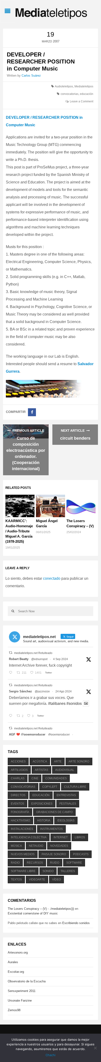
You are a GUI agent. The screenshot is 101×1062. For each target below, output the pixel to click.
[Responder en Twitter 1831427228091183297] (12, 673)
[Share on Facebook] (32, 412)
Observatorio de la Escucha (27, 981)
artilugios (19, 770)
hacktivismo (20, 820)
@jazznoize (42, 691)
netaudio (36, 845)
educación (86, 94)
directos (18, 795)
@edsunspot (39, 659)
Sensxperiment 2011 (21, 991)
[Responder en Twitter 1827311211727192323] (12, 716)
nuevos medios (23, 854)
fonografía (20, 812)
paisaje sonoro (54, 854)
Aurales (13, 962)
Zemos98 (14, 1010)
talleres (68, 871)
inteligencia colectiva (29, 837)
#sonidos (74, 704)
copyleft (49, 786)
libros (80, 837)
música (16, 845)
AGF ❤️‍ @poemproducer (27, 734)
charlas (17, 778)
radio (15, 862)
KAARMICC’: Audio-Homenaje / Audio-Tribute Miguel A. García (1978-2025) (19, 531)
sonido (48, 871)
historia (43, 820)
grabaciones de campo (54, 812)
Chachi (50, 1055)
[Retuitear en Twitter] (10, 652)
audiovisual (64, 770)
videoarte (37, 879)
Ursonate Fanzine (20, 1000)
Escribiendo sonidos (76, 923)
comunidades (56, 778)
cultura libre (75, 786)
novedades (59, 845)
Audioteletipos (64, 86)
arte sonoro (79, 761)
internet (61, 837)
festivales (67, 803)
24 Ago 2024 (63, 691)
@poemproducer (59, 734)
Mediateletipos (83, 86)
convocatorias (69, 94)
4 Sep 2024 (60, 659)
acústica (40, 761)
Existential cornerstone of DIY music (33, 913)
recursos (35, 862)
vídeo (56, 879)
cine (34, 778)
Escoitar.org (16, 971)
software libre (23, 871)
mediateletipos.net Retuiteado (33, 653)
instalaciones (22, 829)
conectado (51, 578)
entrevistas (66, 795)
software (74, 862)
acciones (18, 761)
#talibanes (57, 704)
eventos (17, 803)
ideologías (65, 820)
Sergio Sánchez (20, 691)
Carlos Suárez (31, 75)
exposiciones (41, 803)
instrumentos (51, 829)
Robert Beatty (18, 659)
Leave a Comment (81, 101)
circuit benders (75, 438)
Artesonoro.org (18, 952)
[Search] (13, 611)
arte (58, 761)
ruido (54, 862)
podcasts (81, 854)
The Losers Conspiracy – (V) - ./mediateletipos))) (41, 908)
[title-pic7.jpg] (50, 388)
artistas (41, 770)
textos (16, 879)
